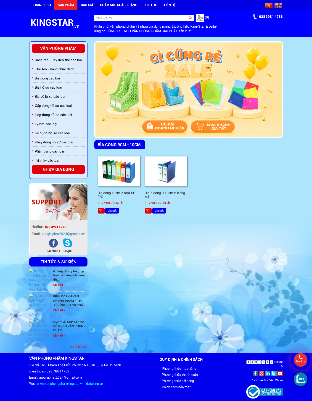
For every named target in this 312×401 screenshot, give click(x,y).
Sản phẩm (66, 5)
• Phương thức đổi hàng (176, 381)
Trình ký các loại (47, 160)
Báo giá (87, 5)
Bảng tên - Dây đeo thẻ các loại (58, 60)
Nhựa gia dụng (58, 169)
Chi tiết (112, 211)
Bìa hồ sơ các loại (48, 87)
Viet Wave (276, 380)
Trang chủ (42, 5)
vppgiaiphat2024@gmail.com (63, 234)
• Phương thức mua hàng (177, 369)
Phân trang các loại (49, 151)
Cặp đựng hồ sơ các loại (53, 105)
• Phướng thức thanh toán (178, 375)
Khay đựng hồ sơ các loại (54, 142)
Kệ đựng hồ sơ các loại (52, 133)
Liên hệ (170, 5)
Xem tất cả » (79, 346)
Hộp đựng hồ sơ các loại (53, 115)
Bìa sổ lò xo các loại (50, 96)
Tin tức (150, 5)
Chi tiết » (59, 285)
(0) (206, 17)
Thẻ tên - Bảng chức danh (54, 69)
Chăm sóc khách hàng (118, 5)
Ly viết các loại (46, 124)
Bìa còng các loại (48, 78)
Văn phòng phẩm (58, 48)
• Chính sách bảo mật (175, 387)
